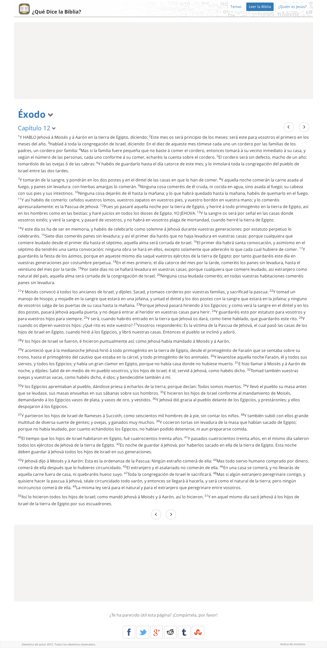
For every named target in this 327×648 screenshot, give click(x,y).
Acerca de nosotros (292, 644)
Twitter (142, 632)
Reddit (170, 632)
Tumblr (184, 632)
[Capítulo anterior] (289, 127)
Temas (236, 6)
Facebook (129, 632)
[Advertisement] (163, 60)
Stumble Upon (198, 632)
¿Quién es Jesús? (292, 6)
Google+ (156, 632)
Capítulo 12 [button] (35, 128)
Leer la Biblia (260, 6)
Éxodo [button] (33, 114)
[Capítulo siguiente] (304, 127)
